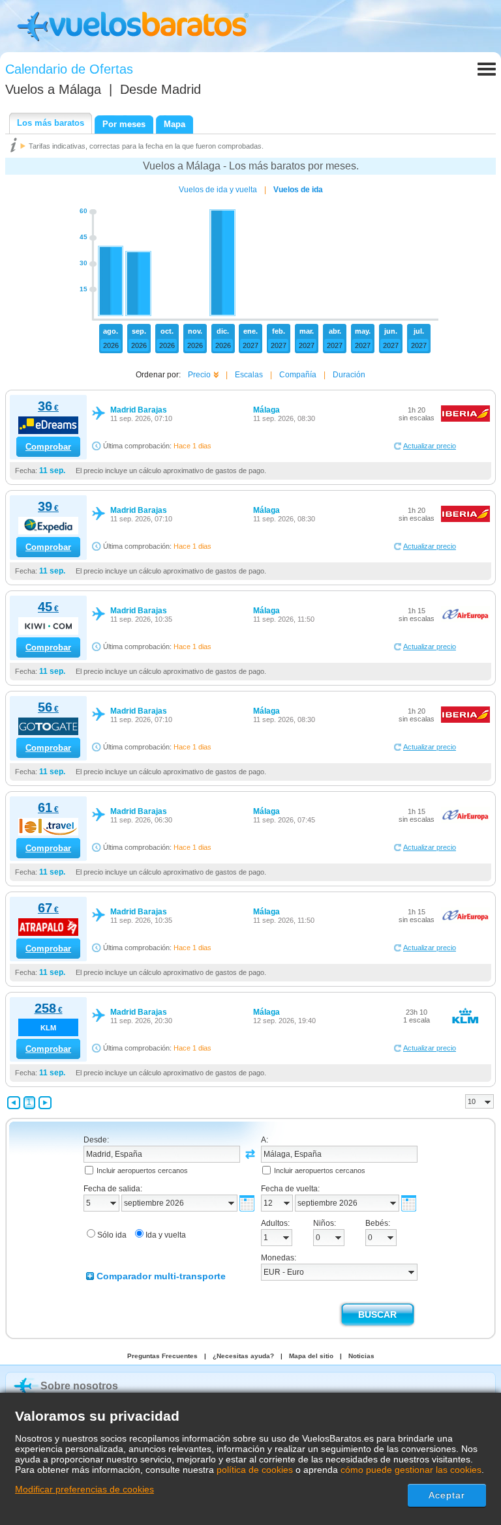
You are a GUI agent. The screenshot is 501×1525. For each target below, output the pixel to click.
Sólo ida (112, 1235)
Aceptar (447, 1495)
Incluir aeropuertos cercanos (142, 1170)
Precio (199, 374)
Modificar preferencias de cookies (84, 1489)
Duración (349, 374)
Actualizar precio (429, 446)
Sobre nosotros (79, 1385)
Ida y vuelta (165, 1235)
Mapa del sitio (311, 1355)
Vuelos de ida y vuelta (218, 189)
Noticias (361, 1355)
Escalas (249, 374)
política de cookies (255, 1469)
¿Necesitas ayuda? (243, 1355)
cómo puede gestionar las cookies (411, 1469)
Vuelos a (53, 89)
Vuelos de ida (298, 189)
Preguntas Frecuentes (162, 1355)
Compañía (297, 374)
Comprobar (48, 447)
